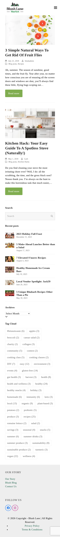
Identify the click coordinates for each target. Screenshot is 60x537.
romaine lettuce (16, 423)
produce (13, 416)
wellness (29, 456)
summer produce (17, 443)
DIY (11, 363)
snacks (45, 429)
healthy (41, 383)
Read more (13, 93)
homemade (14, 397)
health (46, 377)
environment (42, 363)
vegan (12, 456)
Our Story (10, 478)
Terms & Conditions (32, 529)
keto (49, 397)
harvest (31, 377)
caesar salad (31, 337)
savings (12, 429)
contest (32, 350)
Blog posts (13, 64)
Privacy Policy (32, 525)
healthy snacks (16, 390)
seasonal (29, 429)
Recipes (21, 64)
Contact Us (10, 486)
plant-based (45, 403)
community (14, 350)
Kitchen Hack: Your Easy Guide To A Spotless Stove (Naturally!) (26, 148)
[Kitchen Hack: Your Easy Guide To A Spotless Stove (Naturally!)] (30, 123)
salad (35, 423)
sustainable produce (19, 449)
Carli (26, 159)
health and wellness (19, 383)
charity (12, 344)
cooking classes (39, 357)
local (12, 403)
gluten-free (30, 370)
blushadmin (29, 61)
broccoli (13, 337)
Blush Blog (11, 482)
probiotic (30, 410)
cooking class (15, 357)
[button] (55, 8)
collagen (28, 344)
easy (24, 363)
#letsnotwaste (15, 331)
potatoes (13, 410)
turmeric (41, 449)
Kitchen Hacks (23, 162)
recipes (30, 416)
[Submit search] (52, 216)
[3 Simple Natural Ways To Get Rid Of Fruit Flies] (30, 29)
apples (34, 331)
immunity (33, 397)
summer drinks (33, 436)
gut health (14, 377)
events (12, 370)
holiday (35, 390)
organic (27, 403)
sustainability (40, 443)
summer (13, 436)
